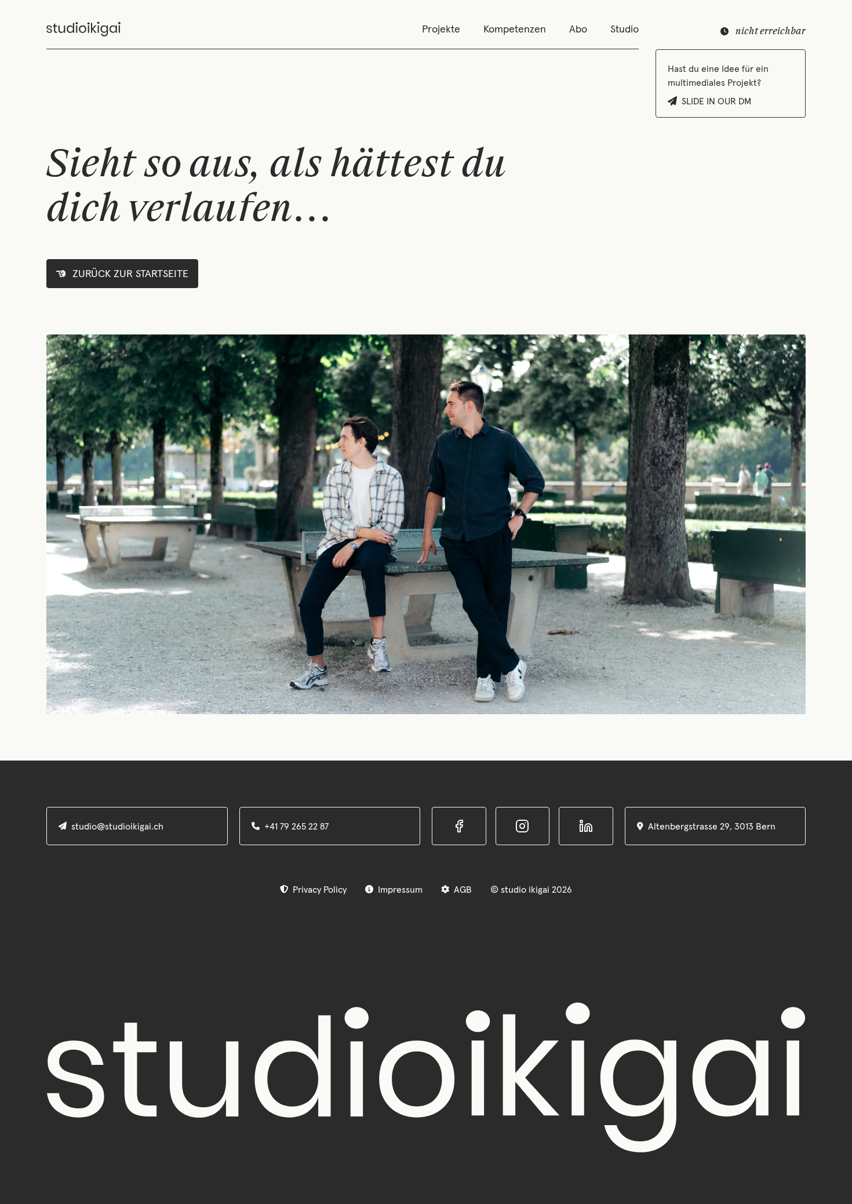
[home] (83, 29)
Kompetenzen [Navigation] (514, 29)
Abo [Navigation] (578, 29)
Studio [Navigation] (624, 29)
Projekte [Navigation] (441, 29)
